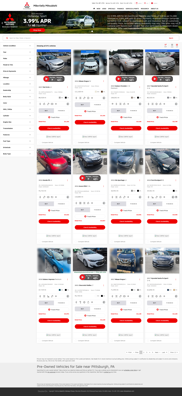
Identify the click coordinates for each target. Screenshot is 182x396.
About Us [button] (154, 8)
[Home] (94, 8)
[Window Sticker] (176, 197)
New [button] (98, 8)
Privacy (72, 391)
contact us (107, 372)
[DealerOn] (43, 391)
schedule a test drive (130, 370)
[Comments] (68, 104)
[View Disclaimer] (56, 104)
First (129, 352)
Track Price (55, 117)
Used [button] (104, 8)
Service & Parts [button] (132, 8)
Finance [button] (120, 8)
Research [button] (145, 8)
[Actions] (67, 87)
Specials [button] (111, 8)
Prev (136, 352)
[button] (69, 62)
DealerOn (62, 391)
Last (164, 352)
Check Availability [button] (53, 128)
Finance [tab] (61, 110)
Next (157, 352)
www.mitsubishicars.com (127, 391)
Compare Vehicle (47, 142)
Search (171, 38)
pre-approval (51, 372)
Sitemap (67, 391)
